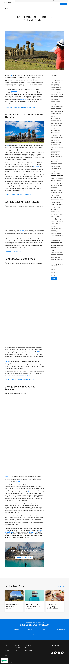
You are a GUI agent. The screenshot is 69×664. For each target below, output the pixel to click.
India (53, 80)
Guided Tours (59, 92)
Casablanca (52, 178)
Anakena (7, 361)
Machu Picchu (56, 96)
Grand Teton (58, 159)
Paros (59, 178)
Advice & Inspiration (49, 3)
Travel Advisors (28, 645)
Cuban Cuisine (58, 113)
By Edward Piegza (8, 608)
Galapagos (58, 106)
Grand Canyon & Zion (57, 89)
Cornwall (60, 197)
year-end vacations (54, 123)
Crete (56, 178)
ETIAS (61, 212)
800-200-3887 (20, 1)
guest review (53, 214)
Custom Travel (56, 87)
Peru (60, 87)
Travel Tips (34, 12)
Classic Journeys (53, 259)
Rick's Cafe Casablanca (57, 180)
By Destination (19, 3)
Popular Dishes (53, 240)
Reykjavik (59, 171)
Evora (52, 185)
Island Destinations (54, 109)
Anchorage (52, 255)
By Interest (27, 3)
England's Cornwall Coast (55, 199)
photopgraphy (61, 214)
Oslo (54, 185)
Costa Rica (55, 82)
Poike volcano (22, 230)
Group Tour (52, 97)
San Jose (59, 135)
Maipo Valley (59, 164)
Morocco (52, 87)
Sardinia (59, 207)
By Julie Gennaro (49, 610)
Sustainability (17, 647)
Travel (56, 224)
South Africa (58, 166)
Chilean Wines (53, 166)
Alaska (62, 97)
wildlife (52, 140)
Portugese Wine (53, 164)
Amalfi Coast (61, 96)
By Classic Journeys (29, 23)
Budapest (52, 238)
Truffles (52, 104)
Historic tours (58, 195)
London (52, 121)
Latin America (53, 108)
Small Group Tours (60, 259)
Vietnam (59, 97)
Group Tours (53, 224)
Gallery (6, 647)
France (52, 96)
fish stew (56, 221)
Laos (60, 120)
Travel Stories (49, 602)
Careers (26, 647)
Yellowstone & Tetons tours (55, 101)
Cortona (60, 104)
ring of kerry (59, 209)
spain (57, 190)
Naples (58, 176)
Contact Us (42, 0)
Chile (11, 75)
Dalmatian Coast (53, 247)
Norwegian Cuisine (54, 226)
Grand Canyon (58, 142)
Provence (61, 199)
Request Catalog (56, 0)
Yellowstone (61, 147)
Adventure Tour (53, 85)
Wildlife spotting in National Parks (56, 156)
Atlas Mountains (53, 116)
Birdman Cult (23, 99)
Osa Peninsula (53, 212)
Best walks (52, 145)
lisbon (55, 128)
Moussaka (52, 221)
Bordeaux (52, 183)
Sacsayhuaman (53, 130)
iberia (55, 200)
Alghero (61, 254)
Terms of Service (32, 662)
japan (58, 247)
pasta (60, 190)
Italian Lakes (53, 202)
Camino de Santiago (54, 207)
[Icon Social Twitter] (62, 652)
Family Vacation (60, 94)
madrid (55, 190)
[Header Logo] (8, 2)
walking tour (62, 128)
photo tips (52, 216)
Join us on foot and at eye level (24, 557)
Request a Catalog (29, 650)
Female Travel (60, 257)
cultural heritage (53, 245)
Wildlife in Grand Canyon (55, 154)
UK (62, 221)
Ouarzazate (59, 116)
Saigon (52, 190)
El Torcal (55, 176)
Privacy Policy (27, 662)
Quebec (60, 228)
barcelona (58, 200)
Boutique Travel (53, 233)
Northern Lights (60, 111)
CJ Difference (40, 3)
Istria (55, 183)
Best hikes (56, 145)
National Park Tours (54, 161)
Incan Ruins (58, 130)
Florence (52, 111)
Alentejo (61, 183)
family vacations (53, 120)
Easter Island (14, 91)
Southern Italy (53, 106)
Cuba (56, 97)
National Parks (53, 149)
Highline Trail (53, 159)
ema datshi (52, 243)
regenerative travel (60, 245)
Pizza (61, 176)
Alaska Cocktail (53, 219)
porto (58, 128)
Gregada (60, 221)
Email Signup (49, 0)
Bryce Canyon (53, 142)
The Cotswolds (53, 195)
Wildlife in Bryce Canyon (55, 152)
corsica (52, 209)
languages (61, 243)
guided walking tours (58, 202)
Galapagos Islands (53, 92)
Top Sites (59, 168)
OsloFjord (57, 185)
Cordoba (62, 175)
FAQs (6, 655)
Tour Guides (58, 85)
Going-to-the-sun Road (54, 147)
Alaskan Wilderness (54, 163)
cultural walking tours (54, 197)
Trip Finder (34, 3)
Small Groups (59, 252)
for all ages (57, 242)
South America (58, 108)
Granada (58, 175)
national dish (57, 243)
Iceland (52, 82)
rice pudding (57, 216)
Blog (6, 645)
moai (8, 145)
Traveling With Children (59, 80)
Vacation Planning (58, 223)
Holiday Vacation (60, 123)
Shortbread (52, 223)
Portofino (55, 111)
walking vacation (57, 118)
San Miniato (56, 104)
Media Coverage (8, 650)
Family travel (55, 187)
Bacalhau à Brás (59, 219)
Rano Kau (18, 481)
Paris (57, 121)
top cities (57, 211)
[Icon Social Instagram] (59, 652)
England (52, 171)
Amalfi (57, 125)
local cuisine (58, 240)
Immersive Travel (53, 254)
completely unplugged (24, 375)
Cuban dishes (53, 113)
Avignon (62, 255)
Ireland (55, 209)
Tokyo (61, 247)
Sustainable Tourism (54, 250)
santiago (60, 188)
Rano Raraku (36, 166)
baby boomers (53, 211)
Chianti (58, 183)
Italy (51, 80)
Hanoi (56, 255)
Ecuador (61, 106)
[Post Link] (14, 601)
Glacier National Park (54, 99)
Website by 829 (62, 662)
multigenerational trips (54, 188)
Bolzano (58, 254)
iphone (57, 214)
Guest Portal (64, 0)
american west (59, 233)
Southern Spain (53, 173)
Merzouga (52, 118)
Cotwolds (55, 171)
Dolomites (57, 212)
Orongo (6, 476)
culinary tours (60, 192)
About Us (17, 645)
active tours (53, 242)
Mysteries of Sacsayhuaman (55, 132)
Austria (60, 125)
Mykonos (61, 178)
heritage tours (55, 204)
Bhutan (61, 242)
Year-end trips (53, 125)
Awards (16, 650)
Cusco (59, 255)
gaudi (62, 200)
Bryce (52, 89)
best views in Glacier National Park (56, 157)
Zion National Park (54, 144)
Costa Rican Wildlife (54, 135)
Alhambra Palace (53, 175)
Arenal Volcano (53, 137)
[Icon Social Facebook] (52, 652)
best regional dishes (54, 192)
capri (58, 109)
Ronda (52, 176)
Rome (55, 121)
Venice (58, 120)
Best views (59, 144)
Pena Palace (60, 163)
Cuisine (59, 82)
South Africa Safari (54, 168)
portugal (52, 128)
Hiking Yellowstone (57, 140)
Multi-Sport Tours (53, 252)
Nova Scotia (61, 204)
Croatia (52, 94)
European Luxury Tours (54, 231)
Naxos (52, 180)
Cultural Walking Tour (54, 228)
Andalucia (58, 173)
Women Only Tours (54, 257)
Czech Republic (57, 238)
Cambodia (60, 121)
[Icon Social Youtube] (55, 652)
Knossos (61, 185)
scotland (52, 200)
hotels (52, 204)
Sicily (61, 109)
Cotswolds (61, 235)
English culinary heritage (55, 235)
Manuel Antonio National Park (56, 133)
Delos (52, 187)
